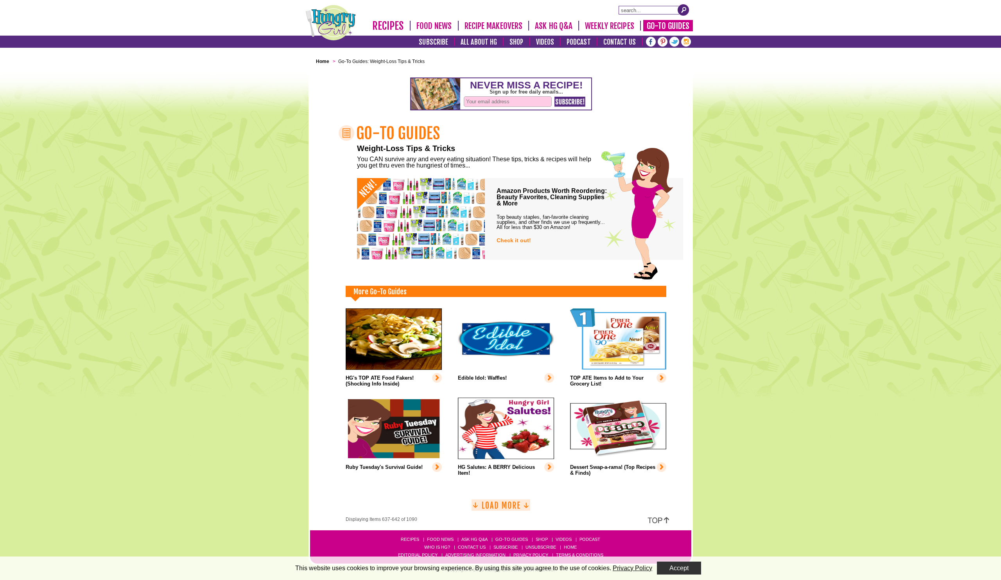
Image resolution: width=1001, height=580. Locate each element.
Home (570, 547)
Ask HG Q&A (553, 26)
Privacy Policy (530, 555)
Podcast (579, 42)
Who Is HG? (437, 547)
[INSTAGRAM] (686, 40)
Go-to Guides (511, 539)
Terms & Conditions (579, 555)
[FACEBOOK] (651, 40)
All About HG (479, 42)
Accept (679, 568)
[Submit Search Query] (683, 10)
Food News (434, 26)
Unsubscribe (541, 547)
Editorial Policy (418, 555)
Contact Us (619, 42)
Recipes (388, 25)
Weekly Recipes (609, 26)
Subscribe (433, 42)
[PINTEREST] (662, 40)
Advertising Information (475, 555)
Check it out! (514, 240)
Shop (516, 42)
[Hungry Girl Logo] (331, 22)
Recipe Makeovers (494, 26)
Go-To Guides (668, 26)
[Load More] (501, 508)
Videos (545, 42)
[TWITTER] (674, 40)
